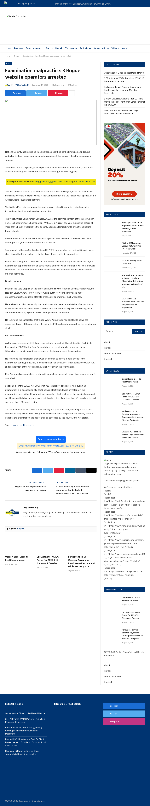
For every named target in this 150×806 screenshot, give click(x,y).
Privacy (107, 348)
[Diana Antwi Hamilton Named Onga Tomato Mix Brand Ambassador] (111, 435)
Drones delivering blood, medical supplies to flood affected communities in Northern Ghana (72, 490)
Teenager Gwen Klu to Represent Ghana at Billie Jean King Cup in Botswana (133, 227)
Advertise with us (25, 452)
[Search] (144, 3)
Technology (71, 48)
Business (18, 48)
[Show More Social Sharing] (72, 93)
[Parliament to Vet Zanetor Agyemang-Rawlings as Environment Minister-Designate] (82, 544)
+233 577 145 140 (85, 181)
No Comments (58, 85)
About (107, 342)
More (124, 48)
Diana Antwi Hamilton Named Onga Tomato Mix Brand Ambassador (133, 435)
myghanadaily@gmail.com (49, 181)
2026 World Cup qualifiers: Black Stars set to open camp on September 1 (133, 303)
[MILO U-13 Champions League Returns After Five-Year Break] (111, 246)
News (8, 48)
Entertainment (33, 48)
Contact (108, 359)
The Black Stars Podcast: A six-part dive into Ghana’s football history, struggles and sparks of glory (133, 281)
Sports (49, 48)
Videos (115, 48)
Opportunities (101, 48)
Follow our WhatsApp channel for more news (61, 452)
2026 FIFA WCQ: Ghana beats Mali (132, 262)
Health (58, 48)
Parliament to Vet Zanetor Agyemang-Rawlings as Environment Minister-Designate (84, 3)
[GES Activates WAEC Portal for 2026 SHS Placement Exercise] (51, 544)
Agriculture (85, 48)
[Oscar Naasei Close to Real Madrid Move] (19, 544)
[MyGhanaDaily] (8, 3)
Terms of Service (112, 353)
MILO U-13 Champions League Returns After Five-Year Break (131, 246)
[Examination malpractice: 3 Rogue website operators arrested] (51, 122)
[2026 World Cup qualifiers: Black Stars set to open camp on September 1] (111, 302)
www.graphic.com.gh (23, 425)
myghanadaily (21, 85)
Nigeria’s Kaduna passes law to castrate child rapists (30, 488)
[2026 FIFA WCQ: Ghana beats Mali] (111, 264)
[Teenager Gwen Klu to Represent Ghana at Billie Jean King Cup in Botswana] (111, 226)
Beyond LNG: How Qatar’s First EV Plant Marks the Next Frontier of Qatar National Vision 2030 (124, 101)
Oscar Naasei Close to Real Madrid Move (17, 558)
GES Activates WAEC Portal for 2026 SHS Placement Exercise (48, 560)
